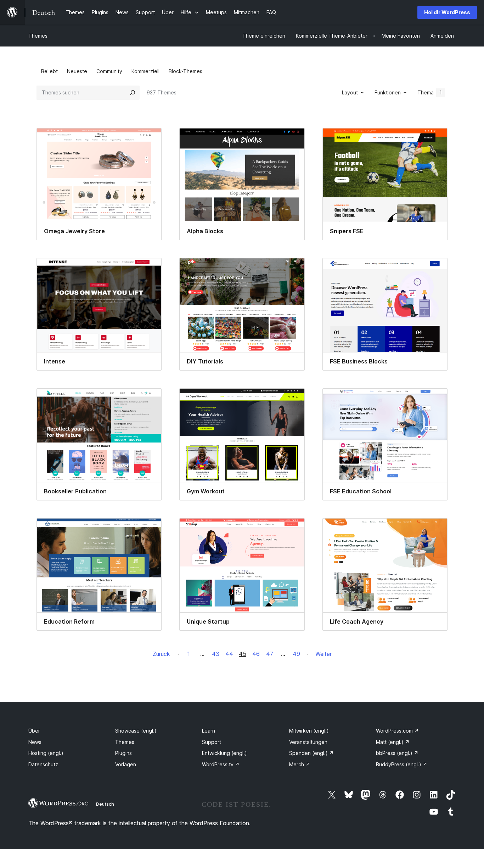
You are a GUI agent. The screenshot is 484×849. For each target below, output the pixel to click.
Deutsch (105, 804)
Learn (208, 731)
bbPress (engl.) (397, 753)
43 (215, 653)
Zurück (161, 653)
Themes (37, 36)
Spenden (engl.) (311, 753)
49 (296, 653)
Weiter (323, 653)
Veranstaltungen (308, 742)
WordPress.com (397, 731)
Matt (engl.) (393, 742)
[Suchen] (132, 93)
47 (269, 653)
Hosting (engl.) (45, 753)
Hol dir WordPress (447, 12)
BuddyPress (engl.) (401, 764)
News (34, 742)
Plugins (123, 753)
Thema (429, 92)
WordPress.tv (221, 764)
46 (256, 653)
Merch (299, 764)
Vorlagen (125, 764)
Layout (350, 92)
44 (229, 653)
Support (211, 742)
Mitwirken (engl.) (309, 731)
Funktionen (388, 92)
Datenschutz (43, 764)
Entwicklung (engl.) (224, 753)
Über (34, 731)
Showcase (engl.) (136, 731)
